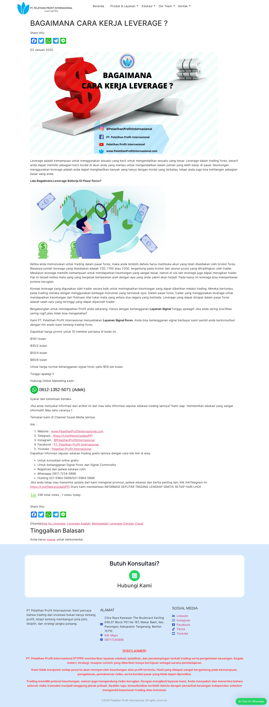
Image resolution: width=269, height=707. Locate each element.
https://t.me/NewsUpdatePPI (72, 435)
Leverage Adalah (78, 523)
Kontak (183, 6)
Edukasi (147, 6)
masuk (51, 539)
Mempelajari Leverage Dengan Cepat (117, 523)
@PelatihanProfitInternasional (74, 440)
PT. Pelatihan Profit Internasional (76, 444)
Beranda (98, 6)
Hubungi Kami (134, 585)
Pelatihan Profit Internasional (71, 449)
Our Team (165, 6)
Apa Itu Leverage (53, 523)
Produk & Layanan (122, 6)
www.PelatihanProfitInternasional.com (77, 431)
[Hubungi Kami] (134, 575)
